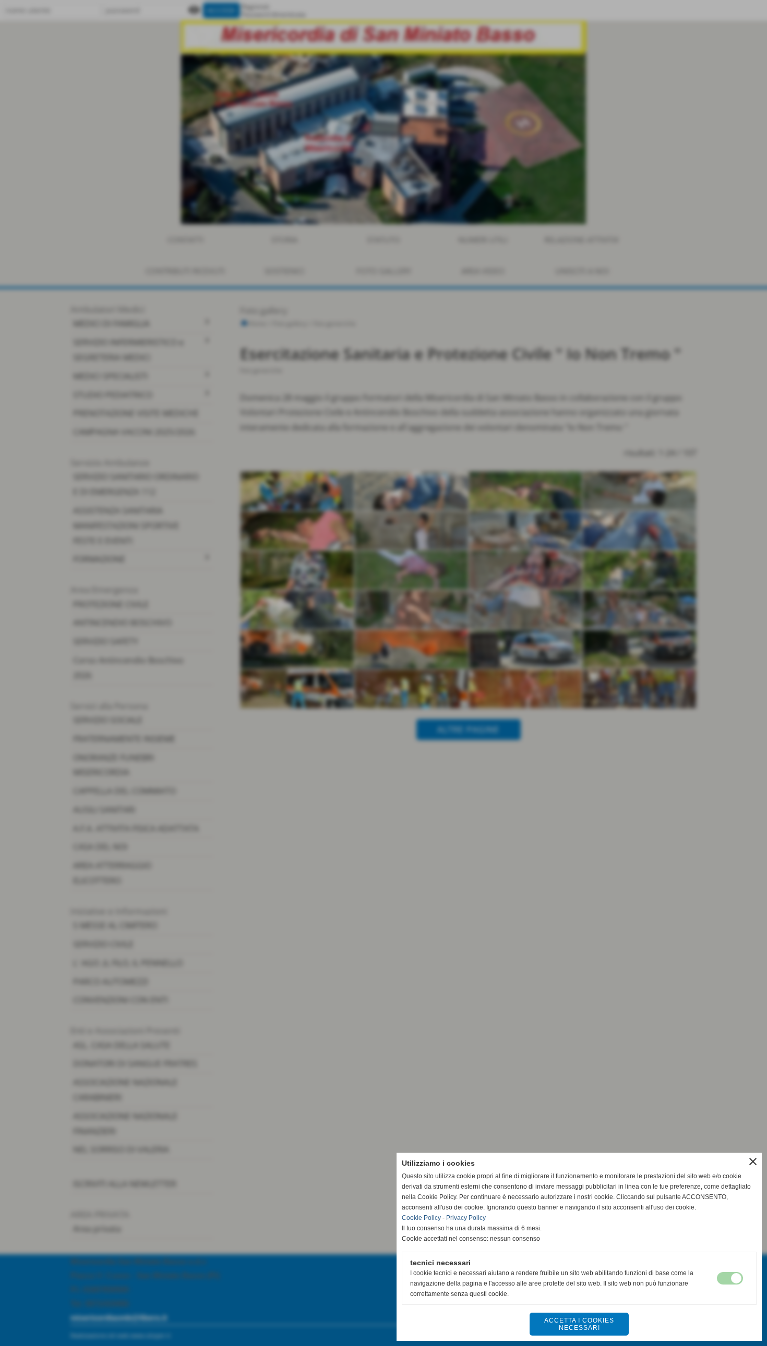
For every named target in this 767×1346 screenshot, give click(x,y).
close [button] (753, 1161)
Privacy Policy (466, 1217)
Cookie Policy (421, 1217)
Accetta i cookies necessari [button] (579, 1324)
